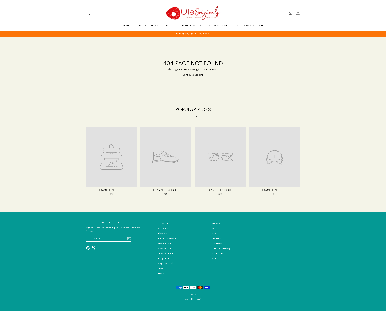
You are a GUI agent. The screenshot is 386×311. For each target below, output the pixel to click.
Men (141, 25)
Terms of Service (165, 253)
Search (161, 273)
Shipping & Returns (167, 238)
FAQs (160, 268)
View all (193, 117)
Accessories (244, 25)
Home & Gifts (190, 25)
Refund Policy (164, 243)
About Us (162, 233)
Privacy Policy (164, 248)
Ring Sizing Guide (166, 263)
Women (127, 25)
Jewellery (169, 25)
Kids (153, 25)
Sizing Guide (163, 258)
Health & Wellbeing (217, 25)
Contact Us (163, 223)
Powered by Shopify (192, 299)
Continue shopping (193, 74)
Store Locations (165, 228)
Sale (260, 25)
